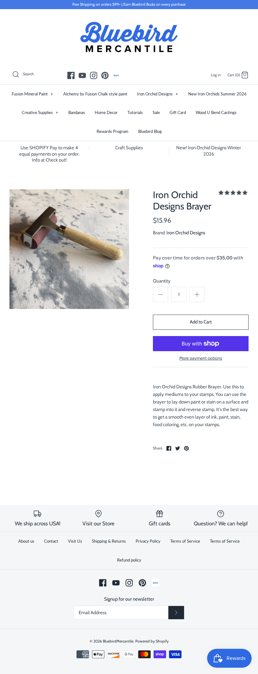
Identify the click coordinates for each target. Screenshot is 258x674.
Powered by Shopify (152, 641)
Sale (156, 112)
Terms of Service (185, 541)
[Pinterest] (105, 75)
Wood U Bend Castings (216, 112)
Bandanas (76, 112)
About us (26, 541)
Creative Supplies (40, 112)
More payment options (200, 358)
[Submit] (176, 612)
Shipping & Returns (109, 541)
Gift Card (178, 112)
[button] (233, 193)
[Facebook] (71, 75)
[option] (69, 249)
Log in (216, 74)
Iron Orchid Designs (157, 93)
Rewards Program (112, 131)
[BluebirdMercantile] (129, 37)
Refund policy (129, 560)
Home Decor (106, 112)
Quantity (162, 281)
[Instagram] (93, 75)
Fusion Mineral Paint (32, 93)
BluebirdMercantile (118, 641)
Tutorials (135, 112)
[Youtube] (82, 75)
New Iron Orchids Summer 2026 (217, 93)
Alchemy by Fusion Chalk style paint (95, 93)
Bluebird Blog (150, 131)
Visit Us (75, 541)
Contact (51, 541)
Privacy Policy (148, 541)
